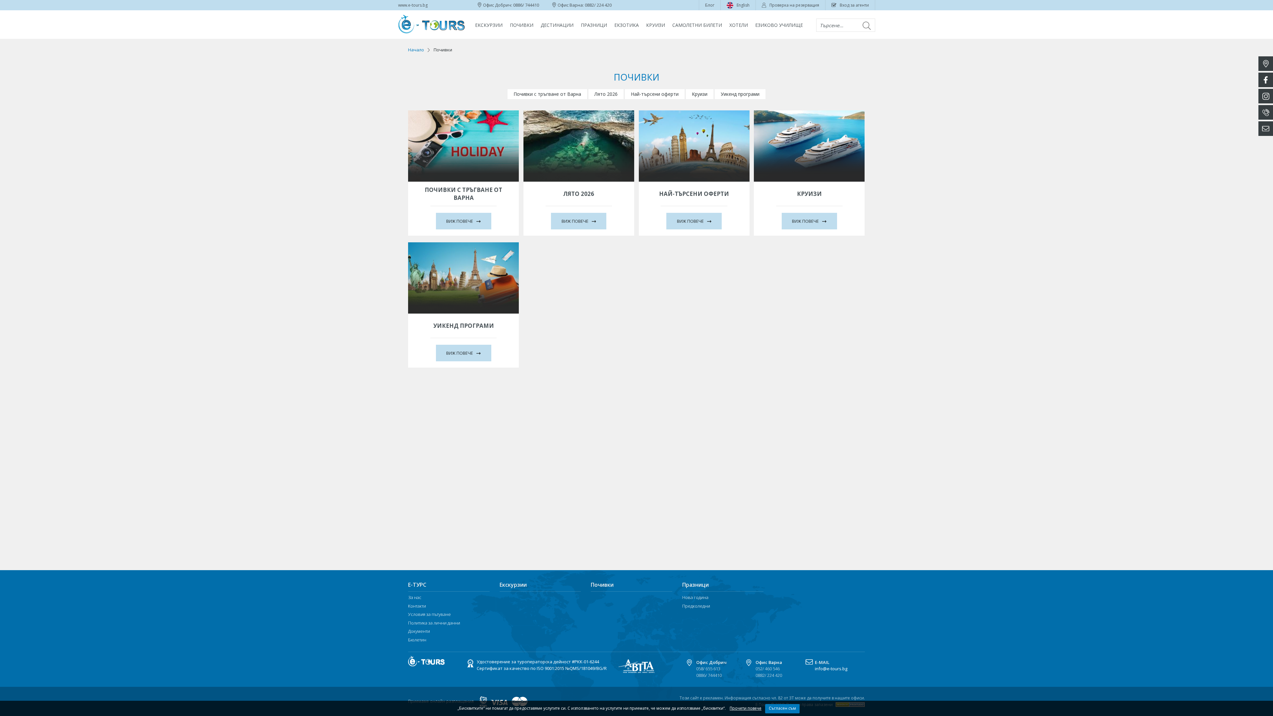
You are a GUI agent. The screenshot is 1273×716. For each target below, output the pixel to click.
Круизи (699, 94)
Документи (419, 631)
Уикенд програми (740, 94)
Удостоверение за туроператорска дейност (538, 662)
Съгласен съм (782, 708)
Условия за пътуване (429, 614)
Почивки (521, 25)
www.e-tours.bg (413, 5)
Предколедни (696, 606)
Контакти (417, 606)
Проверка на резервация (794, 5)
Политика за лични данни (434, 623)
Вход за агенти (854, 5)
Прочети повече (745, 708)
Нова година (695, 597)
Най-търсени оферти (655, 94)
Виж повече (460, 221)
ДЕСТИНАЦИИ (557, 25)
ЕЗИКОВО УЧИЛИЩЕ (779, 25)
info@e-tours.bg (831, 669)
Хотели (738, 25)
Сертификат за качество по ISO (542, 668)
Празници (594, 25)
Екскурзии (489, 25)
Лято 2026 (606, 94)
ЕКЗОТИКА (626, 25)
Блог (709, 5)
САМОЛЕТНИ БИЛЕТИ (697, 25)
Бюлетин (417, 640)
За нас (414, 597)
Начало (416, 50)
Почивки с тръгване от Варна (547, 94)
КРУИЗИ (655, 25)
